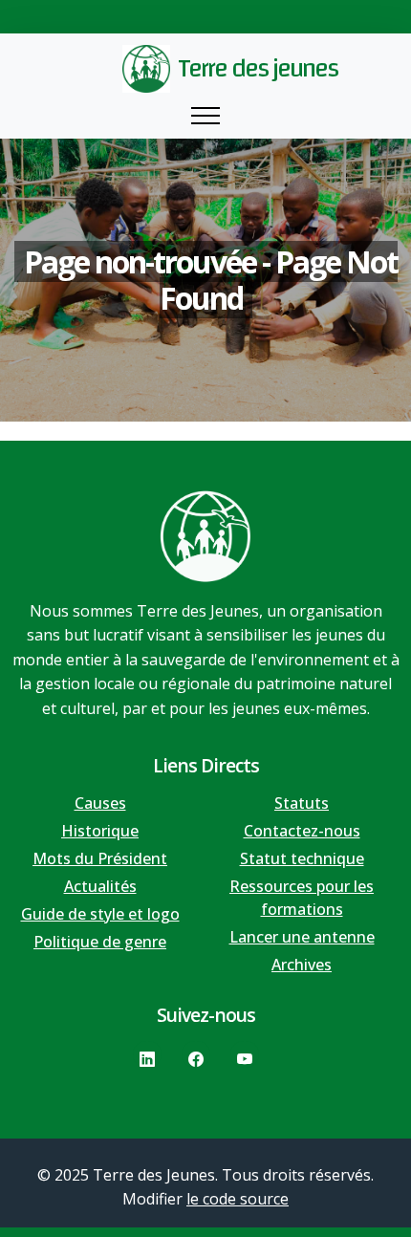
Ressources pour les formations (301, 898)
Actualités (100, 886)
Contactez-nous (302, 830)
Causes (100, 803)
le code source (237, 1198)
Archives (301, 964)
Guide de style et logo (100, 913)
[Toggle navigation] (205, 116)
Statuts (301, 803)
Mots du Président (99, 858)
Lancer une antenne (302, 936)
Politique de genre (99, 941)
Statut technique (302, 858)
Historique (100, 830)
